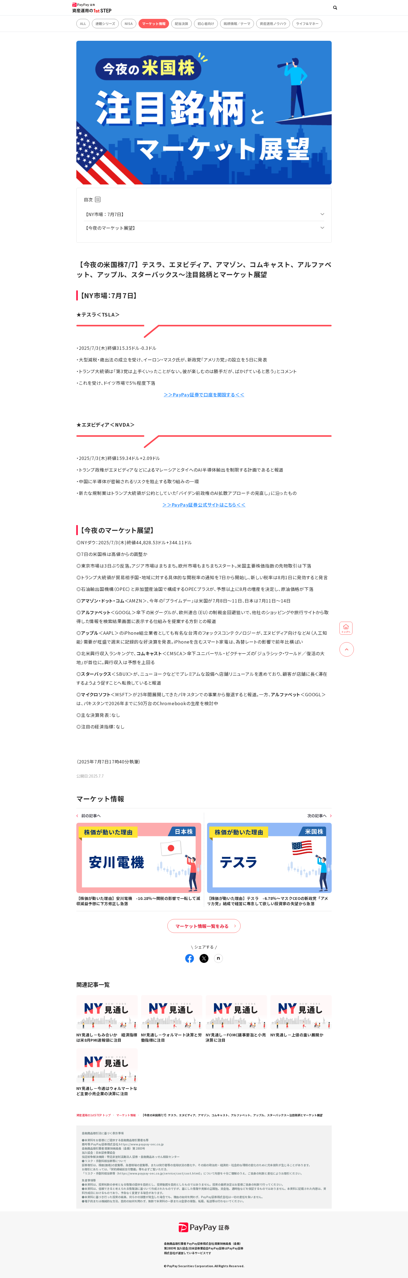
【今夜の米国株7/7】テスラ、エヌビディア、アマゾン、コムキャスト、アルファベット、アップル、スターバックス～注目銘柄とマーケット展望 (232, 1115)
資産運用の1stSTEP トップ (93, 1115)
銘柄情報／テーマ (237, 23)
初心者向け (206, 23)
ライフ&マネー (307, 23)
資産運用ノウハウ (273, 23)
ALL (83, 23)
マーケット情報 (153, 23)
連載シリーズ (105, 23)
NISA (129, 23)
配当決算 (181, 23)
